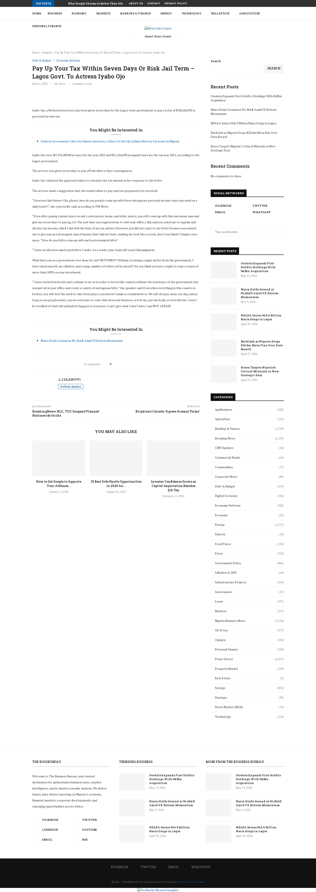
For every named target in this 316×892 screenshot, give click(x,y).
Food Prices (249, 544)
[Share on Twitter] (123, 364)
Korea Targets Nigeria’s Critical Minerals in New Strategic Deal (260, 371)
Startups (249, 697)
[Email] (278, 3)
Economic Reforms (249, 505)
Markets (103, 13)
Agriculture (249, 13)
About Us (136, 3)
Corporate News (249, 477)
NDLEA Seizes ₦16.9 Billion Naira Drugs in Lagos (243, 123)
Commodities (249, 467)
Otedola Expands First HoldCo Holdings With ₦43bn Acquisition (258, 267)
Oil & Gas (249, 630)
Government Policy (249, 563)
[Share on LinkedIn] (132, 364)
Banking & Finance (135, 13)
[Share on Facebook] (119, 364)
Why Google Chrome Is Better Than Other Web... (101, 3)
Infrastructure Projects (249, 582)
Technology (191, 13)
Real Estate (220, 13)
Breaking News (249, 438)
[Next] (63, 3)
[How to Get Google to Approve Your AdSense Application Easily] (58, 458)
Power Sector (249, 659)
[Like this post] (113, 364)
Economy (79, 13)
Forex (249, 553)
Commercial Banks (249, 457)
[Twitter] (273, 3)
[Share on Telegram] (141, 364)
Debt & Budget (249, 486)
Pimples (47, 52)
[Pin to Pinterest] (128, 364)
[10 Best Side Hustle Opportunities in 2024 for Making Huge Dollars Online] (116, 458)
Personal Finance (249, 649)
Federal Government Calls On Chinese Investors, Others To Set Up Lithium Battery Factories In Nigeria (110, 141)
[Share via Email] (146, 364)
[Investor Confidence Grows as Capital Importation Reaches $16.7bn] (173, 458)
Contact (153, 3)
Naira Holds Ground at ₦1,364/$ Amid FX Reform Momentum (82, 341)
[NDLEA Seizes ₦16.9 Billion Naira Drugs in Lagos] (223, 322)
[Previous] (58, 3)
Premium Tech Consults (191, 881)
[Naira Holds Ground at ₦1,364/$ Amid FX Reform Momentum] (223, 296)
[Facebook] (268, 3)
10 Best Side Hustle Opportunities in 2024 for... (116, 483)
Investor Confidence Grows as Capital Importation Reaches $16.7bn (173, 485)
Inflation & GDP (249, 572)
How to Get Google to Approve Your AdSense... (58, 483)
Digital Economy (249, 496)
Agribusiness (249, 409)
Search (216, 61)
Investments (249, 592)
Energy (166, 13)
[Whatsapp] (283, 3)
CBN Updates (249, 448)
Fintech (249, 534)
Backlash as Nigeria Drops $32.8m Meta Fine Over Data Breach (262, 345)
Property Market (249, 669)
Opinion (249, 640)
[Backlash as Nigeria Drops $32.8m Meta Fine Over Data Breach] (223, 348)
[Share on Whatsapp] (137, 364)
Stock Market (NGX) (249, 707)
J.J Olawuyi (69, 380)
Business (55, 13)
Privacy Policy (175, 3)
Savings (249, 688)
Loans (249, 601)
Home (36, 13)
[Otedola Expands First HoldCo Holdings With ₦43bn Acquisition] (223, 270)
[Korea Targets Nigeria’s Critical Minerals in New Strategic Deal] (223, 374)
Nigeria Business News (249, 621)
